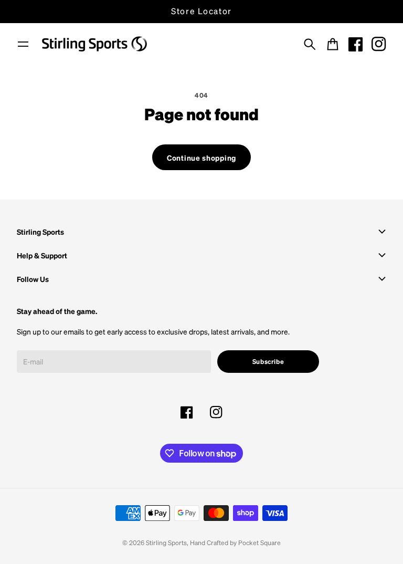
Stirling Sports (166, 542)
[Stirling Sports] (94, 43)
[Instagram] (378, 44)
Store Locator (201, 11)
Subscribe (268, 361)
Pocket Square (259, 542)
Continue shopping (201, 157)
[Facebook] (355, 44)
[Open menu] (23, 44)
